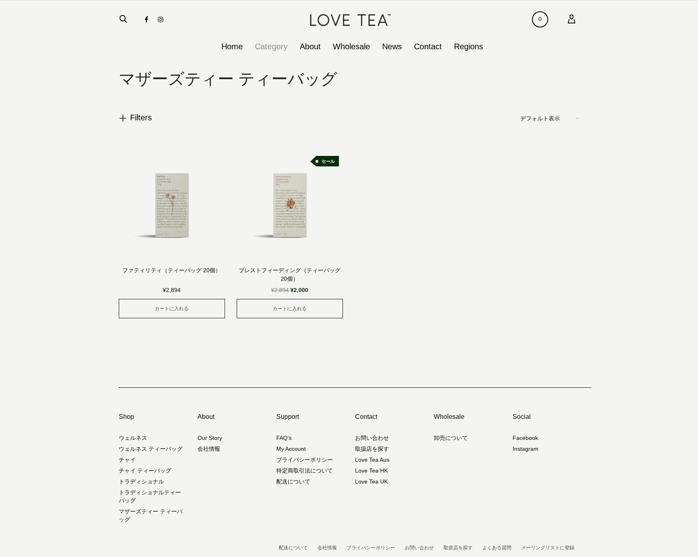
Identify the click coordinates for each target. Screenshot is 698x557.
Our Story (210, 438)
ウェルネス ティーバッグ (151, 449)
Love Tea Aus (372, 459)
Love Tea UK (371, 481)
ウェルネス (133, 438)
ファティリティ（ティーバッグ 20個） (171, 270)
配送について (293, 481)
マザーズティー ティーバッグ (151, 515)
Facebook (525, 438)
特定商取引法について (304, 470)
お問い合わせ (372, 438)
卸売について (451, 438)
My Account (291, 449)
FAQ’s (284, 438)
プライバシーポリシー (304, 459)
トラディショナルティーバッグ (150, 496)
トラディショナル (141, 481)
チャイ (127, 459)
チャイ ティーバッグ (145, 470)
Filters (141, 117)
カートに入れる (172, 308)
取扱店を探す (372, 449)
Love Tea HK (371, 470)
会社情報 (209, 449)
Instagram (525, 449)
